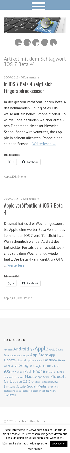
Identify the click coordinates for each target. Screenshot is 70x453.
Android (21, 349)
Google (25, 365)
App (32, 349)
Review (54, 381)
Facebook (44, 42)
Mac (28, 376)
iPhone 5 (50, 371)
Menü (35, 5)
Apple (7, 176)
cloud (20, 360)
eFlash (38, 360)
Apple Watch (16, 355)
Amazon (8, 349)
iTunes (60, 372)
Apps (26, 355)
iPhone (22, 176)
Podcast (45, 381)
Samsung (10, 386)
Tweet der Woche (48, 390)
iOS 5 (14, 371)
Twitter (53, 42)
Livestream (19, 377)
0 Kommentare (30, 77)
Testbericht (9, 391)
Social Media (36, 386)
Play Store (35, 382)
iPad (20, 298)
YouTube (27, 42)
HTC (49, 366)
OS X (26, 381)
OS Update (13, 381)
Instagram (35, 42)
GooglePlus (39, 366)
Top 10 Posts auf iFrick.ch (27, 391)
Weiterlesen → (44, 143)
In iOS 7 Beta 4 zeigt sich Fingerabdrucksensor (28, 87)
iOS (14, 176)
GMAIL (14, 366)
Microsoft (58, 376)
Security (21, 386)
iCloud (55, 366)
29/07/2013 (11, 199)
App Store (39, 354)
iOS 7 (19, 372)
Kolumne (8, 377)
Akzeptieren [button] (58, 443)
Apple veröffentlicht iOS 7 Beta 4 (33, 208)
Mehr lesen (35, 449)
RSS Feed (18, 42)
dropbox (29, 360)
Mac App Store (41, 377)
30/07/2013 (11, 77)
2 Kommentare (30, 199)
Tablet (50, 386)
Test (56, 386)
